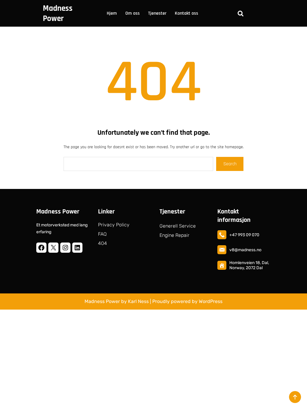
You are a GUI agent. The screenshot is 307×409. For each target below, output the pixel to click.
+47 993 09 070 (244, 234)
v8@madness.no (245, 249)
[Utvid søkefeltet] (240, 13)
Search (230, 164)
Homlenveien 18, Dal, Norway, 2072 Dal (249, 265)
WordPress (210, 301)
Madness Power (58, 13)
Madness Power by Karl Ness (117, 301)
